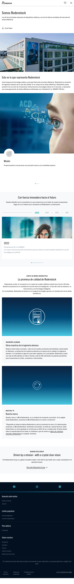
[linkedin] (60, 487)
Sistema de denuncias (8, 554)
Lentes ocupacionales (8, 518)
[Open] (65, 3)
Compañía (5, 530)
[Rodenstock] (7, 4)
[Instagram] (37, 487)
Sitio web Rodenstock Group (35, 467)
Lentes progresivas (7, 515)
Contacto (4, 545)
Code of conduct (6, 551)
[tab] (35, 183)
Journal (4, 504)
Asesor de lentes (6, 501)
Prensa (4, 548)
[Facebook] (14, 487)
